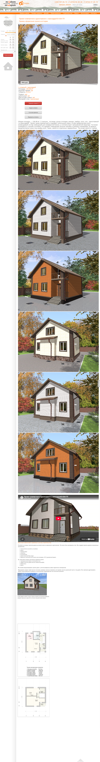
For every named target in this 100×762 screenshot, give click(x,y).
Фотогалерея (85, 13)
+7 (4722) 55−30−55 (75, 2)
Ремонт (76, 13)
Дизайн (46, 13)
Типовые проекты (36, 13)
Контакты (94, 13)
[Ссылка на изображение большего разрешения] (34, 650)
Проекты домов (24, 13)
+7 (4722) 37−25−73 (90, 2)
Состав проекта (33, 112)
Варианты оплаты (33, 117)
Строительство (67, 13)
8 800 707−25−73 (61, 2)
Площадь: (3, 31)
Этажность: (3, 34)
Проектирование (56, 13)
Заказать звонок (65, 5)
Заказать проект (33, 103)
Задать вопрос (33, 108)
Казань (26, 3)
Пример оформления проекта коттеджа (33, 21)
